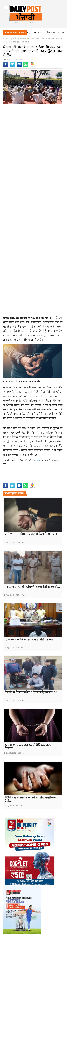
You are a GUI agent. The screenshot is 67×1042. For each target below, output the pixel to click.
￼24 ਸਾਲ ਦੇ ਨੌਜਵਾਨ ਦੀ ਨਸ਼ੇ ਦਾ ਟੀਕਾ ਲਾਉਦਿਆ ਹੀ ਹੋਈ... (32, 799)
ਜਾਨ (22, 454)
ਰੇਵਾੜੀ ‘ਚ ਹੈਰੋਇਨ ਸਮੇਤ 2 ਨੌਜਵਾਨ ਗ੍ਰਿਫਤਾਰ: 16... (32, 692)
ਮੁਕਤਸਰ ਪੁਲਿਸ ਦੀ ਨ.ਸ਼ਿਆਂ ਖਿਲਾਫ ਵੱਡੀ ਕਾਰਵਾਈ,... (32, 587)
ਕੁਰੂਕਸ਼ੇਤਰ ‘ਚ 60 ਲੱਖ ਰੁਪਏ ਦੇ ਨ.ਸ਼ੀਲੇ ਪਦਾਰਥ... (30, 639)
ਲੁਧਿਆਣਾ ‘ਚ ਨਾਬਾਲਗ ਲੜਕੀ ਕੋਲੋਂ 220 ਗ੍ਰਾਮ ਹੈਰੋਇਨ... (28, 746)
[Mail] (19, 66)
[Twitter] (12, 66)
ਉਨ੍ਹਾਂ (10, 441)
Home (5, 38)
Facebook (37, 460)
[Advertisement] (33, 142)
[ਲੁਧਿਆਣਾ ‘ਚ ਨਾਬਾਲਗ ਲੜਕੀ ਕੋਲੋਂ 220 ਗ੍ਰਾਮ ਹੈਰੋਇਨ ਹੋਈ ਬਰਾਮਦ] (33, 725)
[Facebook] (5, 66)
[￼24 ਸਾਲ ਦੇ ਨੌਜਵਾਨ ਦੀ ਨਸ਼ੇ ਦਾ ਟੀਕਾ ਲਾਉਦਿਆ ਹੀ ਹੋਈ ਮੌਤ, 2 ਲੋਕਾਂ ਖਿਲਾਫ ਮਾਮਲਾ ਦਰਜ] (33, 778)
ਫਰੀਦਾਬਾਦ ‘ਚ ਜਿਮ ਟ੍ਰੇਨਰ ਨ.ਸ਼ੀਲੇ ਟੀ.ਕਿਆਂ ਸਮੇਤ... (32, 534)
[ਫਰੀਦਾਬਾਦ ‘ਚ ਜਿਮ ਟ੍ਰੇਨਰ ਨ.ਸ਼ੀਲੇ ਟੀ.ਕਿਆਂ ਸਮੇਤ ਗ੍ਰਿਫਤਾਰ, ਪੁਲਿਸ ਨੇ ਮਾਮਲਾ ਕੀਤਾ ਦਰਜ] (33, 515)
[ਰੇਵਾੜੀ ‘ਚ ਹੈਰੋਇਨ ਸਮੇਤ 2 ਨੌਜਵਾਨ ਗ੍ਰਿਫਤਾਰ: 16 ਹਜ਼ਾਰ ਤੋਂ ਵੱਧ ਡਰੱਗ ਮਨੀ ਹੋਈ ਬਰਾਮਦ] (33, 673)
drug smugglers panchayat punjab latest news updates (29, 476)
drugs (6, 481)
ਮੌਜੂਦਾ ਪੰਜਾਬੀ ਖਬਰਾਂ (17, 38)
